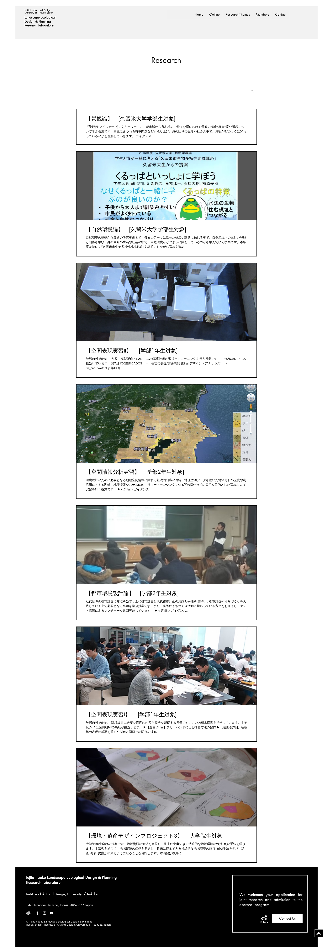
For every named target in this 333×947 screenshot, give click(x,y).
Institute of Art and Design (45, 894)
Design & (31, 21)
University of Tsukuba (82, 894)
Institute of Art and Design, (38, 10)
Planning (45, 21)
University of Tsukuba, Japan (38, 12)
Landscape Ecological (40, 17)
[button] (252, 91)
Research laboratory (39, 25)
